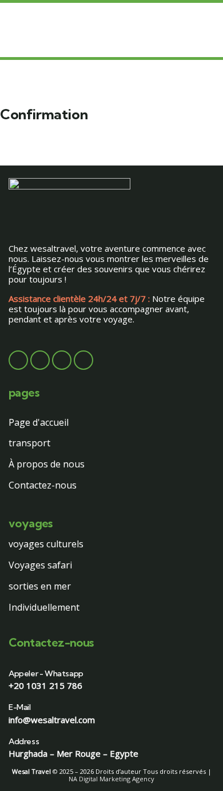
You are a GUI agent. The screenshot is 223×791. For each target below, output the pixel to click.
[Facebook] (18, 360)
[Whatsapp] (83, 360)
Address (24, 741)
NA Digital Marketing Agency (111, 778)
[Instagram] (40, 360)
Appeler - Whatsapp (46, 673)
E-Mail (20, 707)
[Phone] (61, 360)
